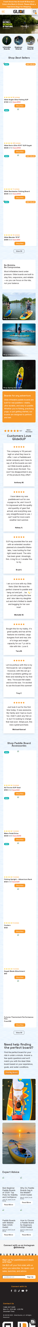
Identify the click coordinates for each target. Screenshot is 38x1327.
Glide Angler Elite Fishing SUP (16, 100)
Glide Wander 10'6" (12, 237)
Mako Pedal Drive (11, 833)
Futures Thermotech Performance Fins (19, 1018)
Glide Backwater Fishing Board (17, 191)
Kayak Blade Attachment (14, 971)
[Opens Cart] (34, 11)
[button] (33, 1322)
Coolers (7, 925)
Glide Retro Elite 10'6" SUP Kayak (18, 145)
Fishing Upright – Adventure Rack (18, 879)
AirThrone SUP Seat (12, 787)
